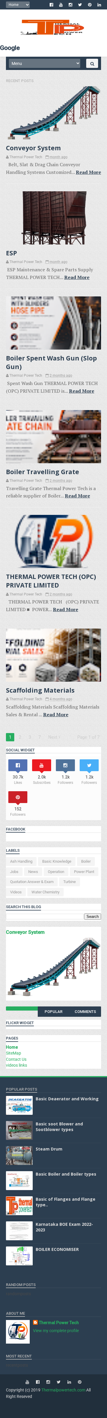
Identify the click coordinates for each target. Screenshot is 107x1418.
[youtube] (61, 4)
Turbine (69, 881)
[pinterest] (90, 4)
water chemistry (45, 892)
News (33, 871)
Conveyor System (33, 148)
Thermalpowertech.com (63, 1390)
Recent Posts (20, 81)
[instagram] (70, 4)
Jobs (14, 871)
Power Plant (84, 871)
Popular (53, 1011)
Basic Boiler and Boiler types (66, 1174)
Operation (56, 871)
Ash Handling (21, 861)
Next (53, 737)
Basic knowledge (56, 861)
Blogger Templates (76, 1404)
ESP (11, 253)
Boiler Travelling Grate (42, 472)
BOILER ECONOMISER (57, 1249)
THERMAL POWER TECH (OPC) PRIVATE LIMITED (51, 580)
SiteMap (13, 1053)
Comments (85, 1011)
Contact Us (16, 1059)
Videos (16, 892)
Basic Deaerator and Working (67, 1099)
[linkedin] (99, 4)
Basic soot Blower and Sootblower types (59, 1127)
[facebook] (51, 4)
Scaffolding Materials (40, 690)
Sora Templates (44, 1404)
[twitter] (80, 4)
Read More (88, 172)
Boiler (86, 861)
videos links (16, 1065)
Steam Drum (49, 1149)
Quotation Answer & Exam (32, 881)
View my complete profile (56, 1330)
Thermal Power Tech (59, 1322)
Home (12, 1047)
